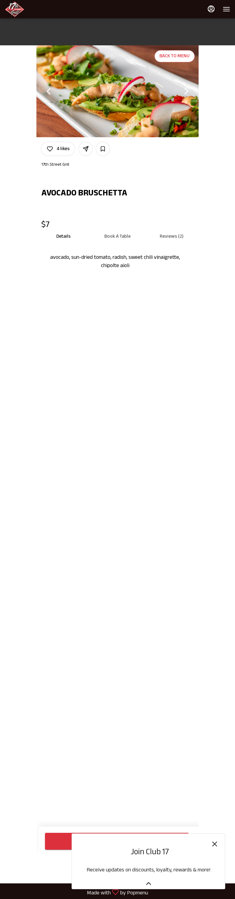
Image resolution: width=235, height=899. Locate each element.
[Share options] (85, 149)
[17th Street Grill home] (32, 9)
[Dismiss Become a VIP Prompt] (214, 844)
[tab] (63, 236)
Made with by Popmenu (76, 892)
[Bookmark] (103, 149)
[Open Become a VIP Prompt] (148, 883)
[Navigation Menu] (226, 9)
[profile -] (211, 9)
